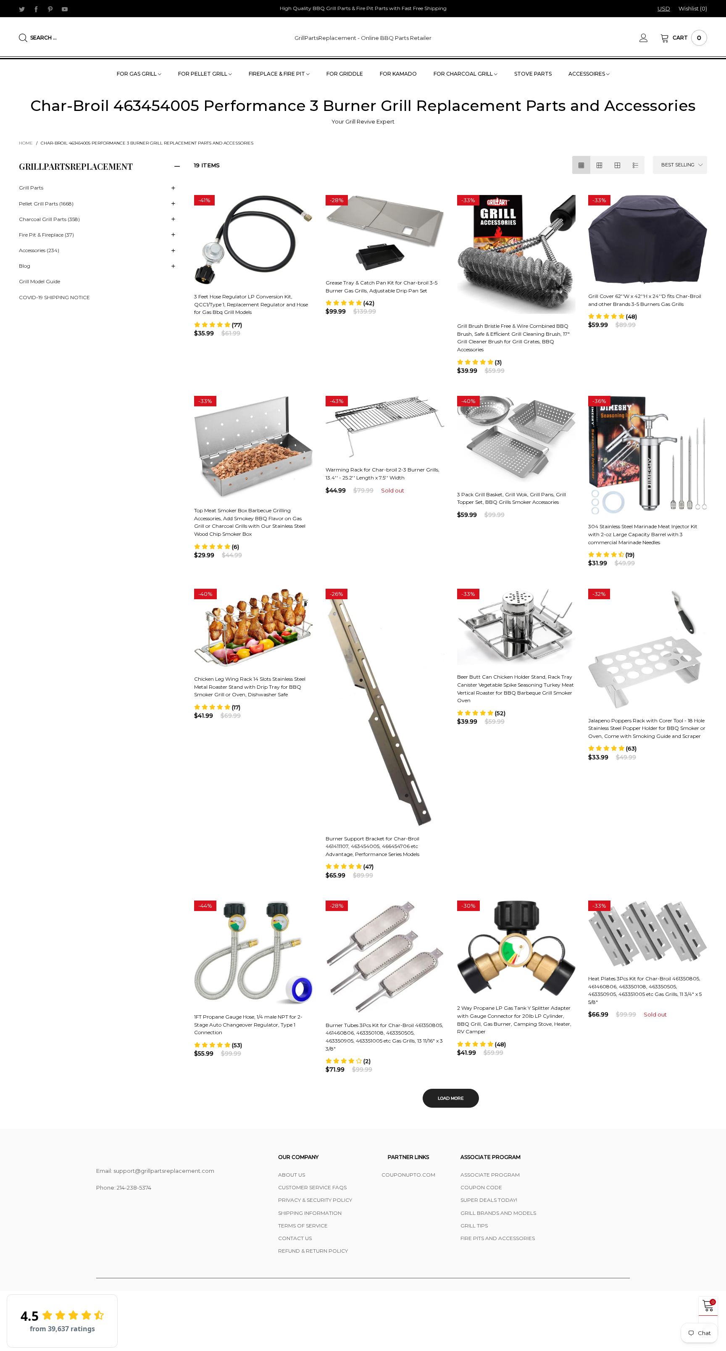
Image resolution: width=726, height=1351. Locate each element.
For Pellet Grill (203, 74)
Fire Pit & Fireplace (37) (46, 235)
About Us (291, 1175)
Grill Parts (31, 187)
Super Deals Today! (488, 1200)
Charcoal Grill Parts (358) (49, 219)
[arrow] (173, 188)
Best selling (677, 165)
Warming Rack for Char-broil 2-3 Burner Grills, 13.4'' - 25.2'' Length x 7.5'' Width (382, 473)
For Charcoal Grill (464, 74)
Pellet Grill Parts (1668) (46, 203)
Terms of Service (303, 1225)
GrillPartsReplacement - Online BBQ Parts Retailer (363, 37)
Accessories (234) (39, 250)
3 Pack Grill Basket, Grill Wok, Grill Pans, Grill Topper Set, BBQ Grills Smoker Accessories (511, 498)
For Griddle (344, 74)
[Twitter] (22, 9)
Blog (24, 266)
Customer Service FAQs (312, 1187)
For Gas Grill (137, 74)
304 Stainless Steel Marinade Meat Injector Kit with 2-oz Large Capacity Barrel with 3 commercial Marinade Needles (642, 534)
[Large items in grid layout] (599, 165)
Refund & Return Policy (313, 1251)
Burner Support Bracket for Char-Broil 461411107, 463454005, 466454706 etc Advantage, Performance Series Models (372, 846)
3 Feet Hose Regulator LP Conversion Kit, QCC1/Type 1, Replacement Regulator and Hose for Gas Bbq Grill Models (251, 304)
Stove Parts (533, 74)
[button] (218, 324)
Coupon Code (481, 1187)
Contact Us (295, 1238)
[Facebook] (36, 9)
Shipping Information (310, 1213)
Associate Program (490, 1175)
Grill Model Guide (39, 281)
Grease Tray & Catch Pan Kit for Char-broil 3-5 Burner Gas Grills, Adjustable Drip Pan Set (381, 286)
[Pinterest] (50, 9)
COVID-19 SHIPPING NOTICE (54, 297)
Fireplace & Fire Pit (277, 74)
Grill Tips (474, 1225)
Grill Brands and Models (498, 1213)
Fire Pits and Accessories (497, 1238)
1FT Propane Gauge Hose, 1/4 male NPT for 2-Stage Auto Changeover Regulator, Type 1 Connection (248, 1024)
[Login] (649, 38)
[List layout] (635, 165)
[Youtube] (65, 9)
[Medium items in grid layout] (581, 165)
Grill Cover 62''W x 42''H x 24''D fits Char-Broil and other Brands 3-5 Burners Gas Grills (644, 300)
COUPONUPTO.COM (408, 1175)
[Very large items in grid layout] (617, 165)
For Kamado (398, 74)
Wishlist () (693, 8)
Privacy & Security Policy (315, 1200)
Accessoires (587, 74)
